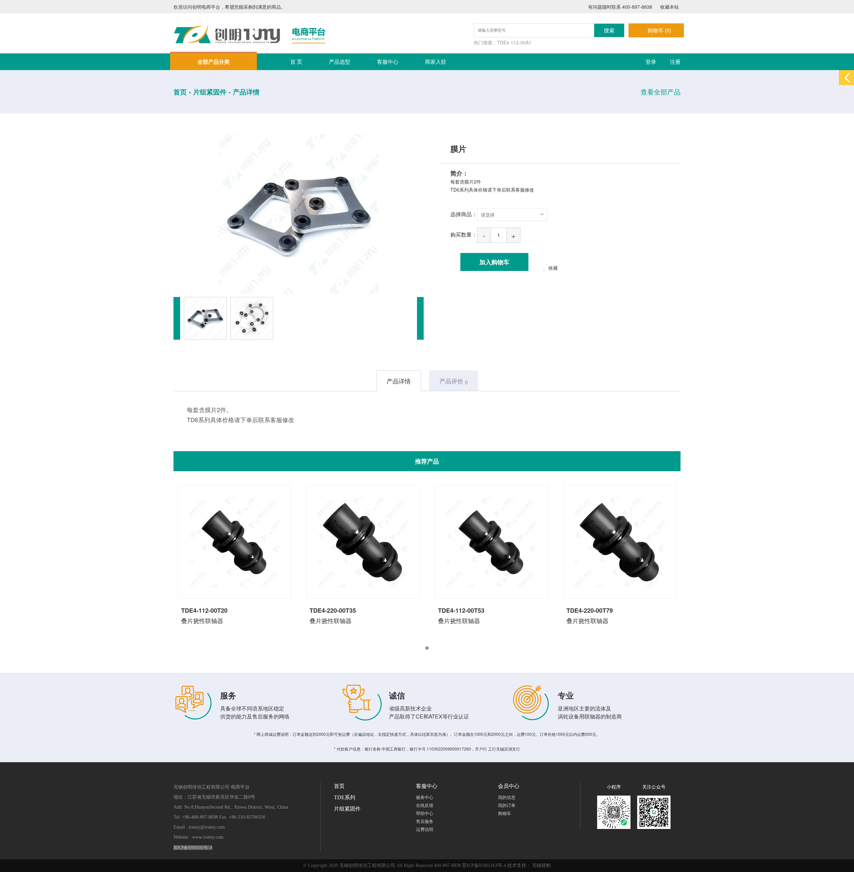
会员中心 (508, 786)
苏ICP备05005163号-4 (484, 865)
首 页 (296, 61)
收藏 (553, 267)
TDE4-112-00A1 (514, 42)
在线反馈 (424, 805)
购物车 (504, 813)
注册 (675, 61)
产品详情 (246, 91)
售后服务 (424, 821)
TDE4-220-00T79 (589, 610)
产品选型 (339, 61)
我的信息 (506, 797)
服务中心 (424, 797)
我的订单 (506, 805)
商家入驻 (435, 61)
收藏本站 (669, 6)
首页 (339, 786)
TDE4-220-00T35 (333, 610)
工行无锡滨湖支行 (504, 749)
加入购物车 (494, 262)
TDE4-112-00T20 (204, 610)
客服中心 (387, 61)
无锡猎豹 (541, 865)
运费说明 (424, 829)
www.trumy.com (208, 837)
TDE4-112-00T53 (461, 610)
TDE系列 (344, 797)
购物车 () (659, 30)
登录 (651, 61)
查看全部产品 (660, 91)
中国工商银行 (394, 749)
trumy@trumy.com (207, 827)
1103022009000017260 (449, 749)
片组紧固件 (347, 809)
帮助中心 (424, 813)
